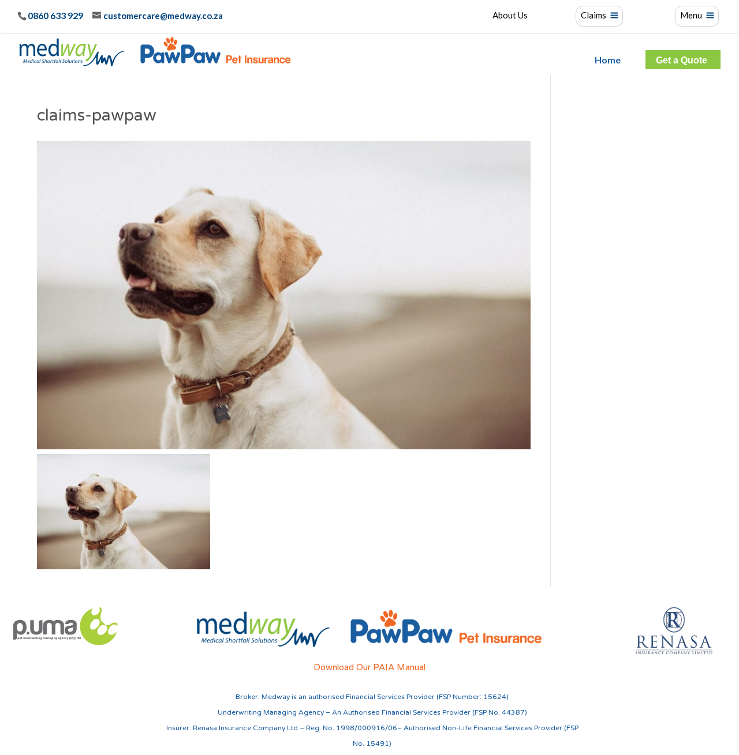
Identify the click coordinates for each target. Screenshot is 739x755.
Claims (593, 15)
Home (608, 60)
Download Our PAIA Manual (369, 667)
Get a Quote (681, 60)
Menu (691, 15)
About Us (510, 15)
